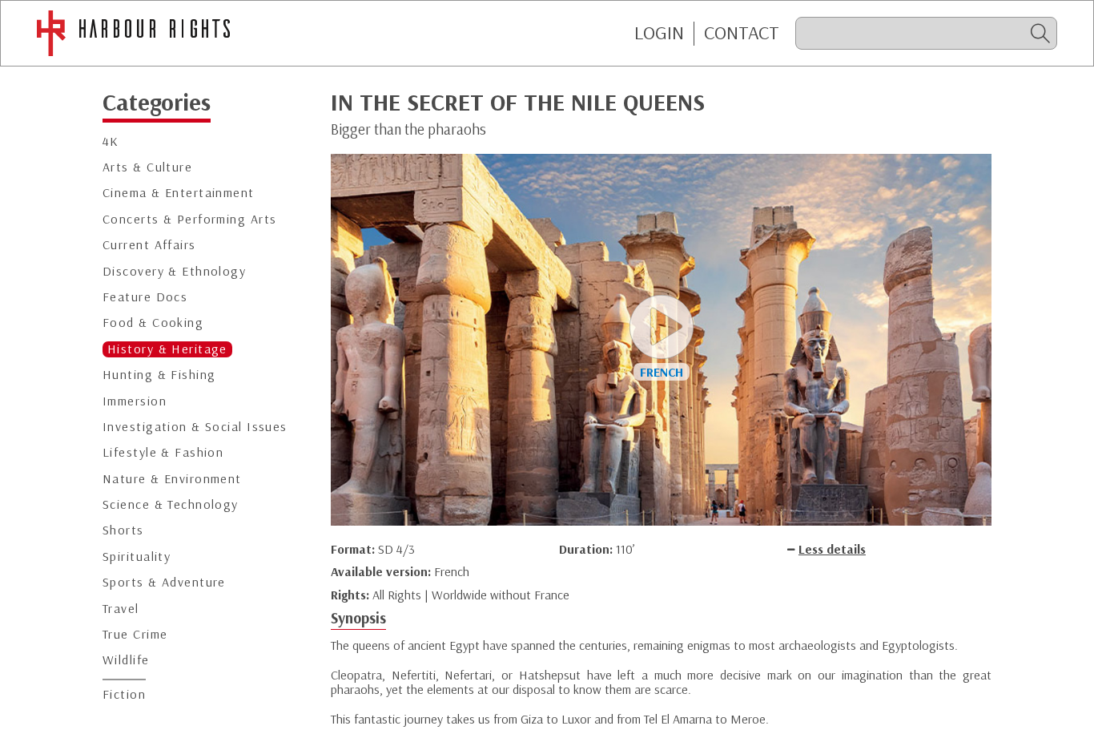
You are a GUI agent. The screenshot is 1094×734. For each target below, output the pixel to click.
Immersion (135, 400)
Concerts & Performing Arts (189, 219)
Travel (121, 608)
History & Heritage (167, 349)
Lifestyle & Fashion (163, 452)
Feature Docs (145, 296)
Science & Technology (171, 504)
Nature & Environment (172, 478)
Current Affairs (149, 244)
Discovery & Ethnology (174, 270)
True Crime (135, 634)
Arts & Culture (147, 167)
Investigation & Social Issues (195, 426)
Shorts (123, 530)
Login (659, 33)
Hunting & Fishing (159, 374)
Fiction (124, 694)
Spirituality (137, 556)
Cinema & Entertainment (179, 192)
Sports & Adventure (164, 582)
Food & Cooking (153, 322)
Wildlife (126, 659)
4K (111, 141)
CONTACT (741, 33)
